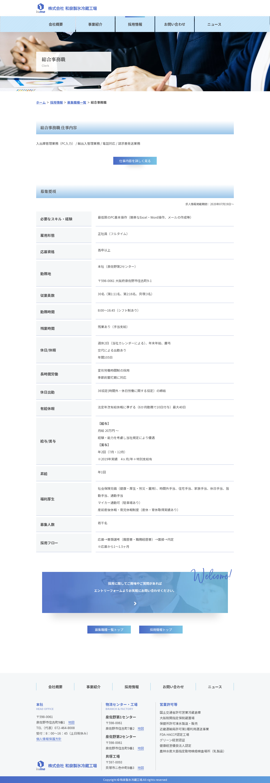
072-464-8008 (65, 727)
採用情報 (135, 24)
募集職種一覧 (76, 102)
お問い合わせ (174, 24)
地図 (71, 722)
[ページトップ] (255, 668)
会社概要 (56, 24)
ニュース (214, 24)
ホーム (41, 102)
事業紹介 (95, 24)
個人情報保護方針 (48, 738)
